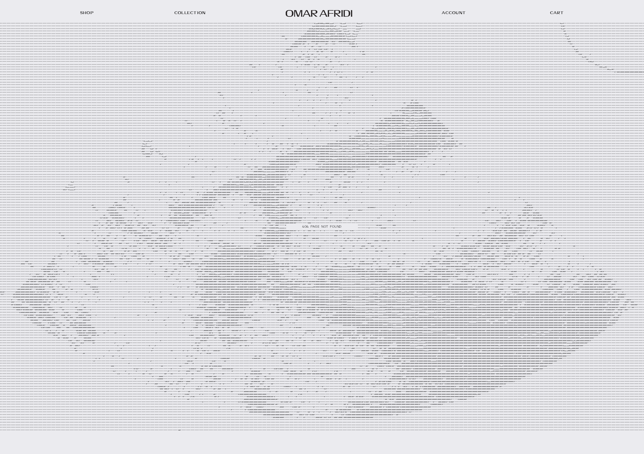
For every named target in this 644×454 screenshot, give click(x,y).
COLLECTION (190, 13)
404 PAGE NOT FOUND (322, 227)
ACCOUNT (454, 13)
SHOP (87, 13)
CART (557, 13)
